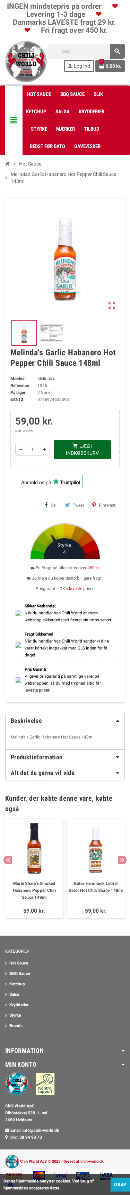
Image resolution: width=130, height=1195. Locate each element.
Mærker (17, 378)
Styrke (15, 1015)
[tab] (65, 720)
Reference (19, 385)
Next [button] (122, 860)
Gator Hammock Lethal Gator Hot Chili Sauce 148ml (96, 887)
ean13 (16, 399)
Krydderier (18, 1004)
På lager (17, 392)
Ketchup (17, 984)
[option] (34, 869)
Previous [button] (7, 860)
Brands (16, 1025)
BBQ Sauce (19, 973)
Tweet (78, 505)
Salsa (14, 994)
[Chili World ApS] (26, 61)
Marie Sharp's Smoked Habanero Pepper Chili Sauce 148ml (34, 890)
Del (54, 505)
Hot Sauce (18, 963)
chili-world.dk (92, 1161)
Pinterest (107, 505)
